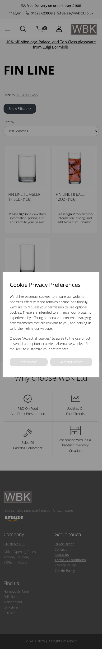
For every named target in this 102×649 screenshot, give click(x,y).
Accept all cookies (71, 362)
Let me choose (28, 362)
